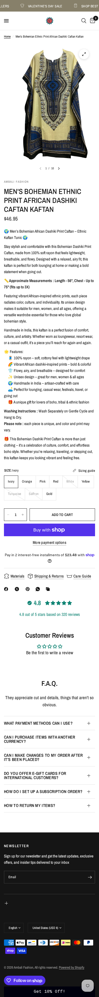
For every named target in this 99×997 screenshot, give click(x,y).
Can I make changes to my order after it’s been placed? (43, 757)
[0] (91, 21)
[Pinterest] (29, 589)
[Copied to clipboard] (49, 589)
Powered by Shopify (71, 967)
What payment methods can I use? (38, 723)
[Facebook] (7, 589)
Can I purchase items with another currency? (39, 739)
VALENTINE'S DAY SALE (43, 6)
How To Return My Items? (29, 805)
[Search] (83, 21)
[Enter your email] (89, 877)
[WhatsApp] (39, 589)
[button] (49, 991)
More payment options (49, 542)
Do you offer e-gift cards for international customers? (35, 775)
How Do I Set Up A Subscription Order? (43, 791)
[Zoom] (84, 54)
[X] (18, 589)
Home (7, 36)
